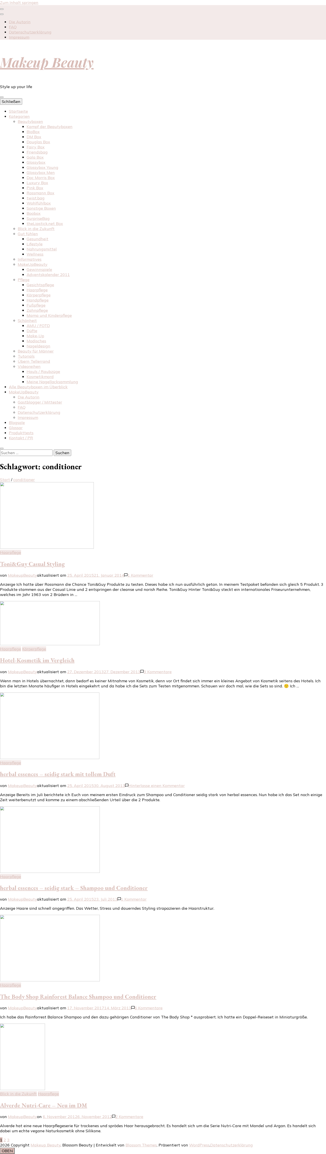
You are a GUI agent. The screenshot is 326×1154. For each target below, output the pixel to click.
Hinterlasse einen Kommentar (156, 785)
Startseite (18, 111)
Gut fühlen (28, 233)
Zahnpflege (37, 310)
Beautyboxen (30, 121)
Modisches (36, 340)
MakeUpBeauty (32, 264)
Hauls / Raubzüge (43, 371)
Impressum (19, 37)
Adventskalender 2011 (48, 274)
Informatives (29, 259)
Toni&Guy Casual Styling (32, 564)
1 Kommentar (140, 575)
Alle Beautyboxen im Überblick (38, 386)
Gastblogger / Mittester (40, 402)
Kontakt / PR (21, 437)
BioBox (33, 131)
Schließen (11, 101)
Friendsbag (37, 152)
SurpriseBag (38, 218)
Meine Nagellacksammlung (52, 381)
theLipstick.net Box (45, 223)
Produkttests (21, 432)
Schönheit (27, 320)
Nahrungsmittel (42, 249)
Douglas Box (38, 141)
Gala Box (35, 157)
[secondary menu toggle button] (2, 9)
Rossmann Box (40, 192)
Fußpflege (36, 305)
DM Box (34, 136)
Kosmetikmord (40, 376)
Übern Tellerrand (34, 361)
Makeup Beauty (47, 62)
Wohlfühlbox (39, 203)
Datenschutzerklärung (30, 32)
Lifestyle (35, 244)
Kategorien (19, 116)
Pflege (23, 279)
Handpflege (38, 300)
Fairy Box (36, 147)
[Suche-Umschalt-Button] (2, 448)
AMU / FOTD (38, 325)
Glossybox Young (42, 167)
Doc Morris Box (41, 177)
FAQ (13, 27)
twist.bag (36, 198)
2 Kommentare (129, 1116)
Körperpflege (39, 295)
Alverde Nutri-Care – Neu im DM (43, 1105)
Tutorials (26, 356)
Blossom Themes (141, 1145)
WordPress (199, 1145)
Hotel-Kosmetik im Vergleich (37, 660)
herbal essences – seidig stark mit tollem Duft (58, 774)
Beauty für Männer (36, 351)
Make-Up (35, 335)
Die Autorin (20, 21)
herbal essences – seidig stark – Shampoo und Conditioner (74, 888)
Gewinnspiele (39, 269)
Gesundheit (37, 238)
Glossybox (36, 162)
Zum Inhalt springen (19, 2)
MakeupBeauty (22, 575)
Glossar (16, 427)
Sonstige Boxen (41, 208)
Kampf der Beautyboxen (50, 126)
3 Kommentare (158, 671)
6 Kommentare (149, 1007)
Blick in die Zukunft (36, 228)
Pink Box (35, 187)
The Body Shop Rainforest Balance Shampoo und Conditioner (78, 996)
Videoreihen (29, 366)
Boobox (34, 213)
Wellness (35, 254)
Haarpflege (37, 289)
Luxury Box (37, 182)
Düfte (32, 330)
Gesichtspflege (40, 284)
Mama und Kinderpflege (49, 315)
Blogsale (17, 422)
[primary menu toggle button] (2, 97)
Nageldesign (38, 346)
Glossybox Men (41, 172)
